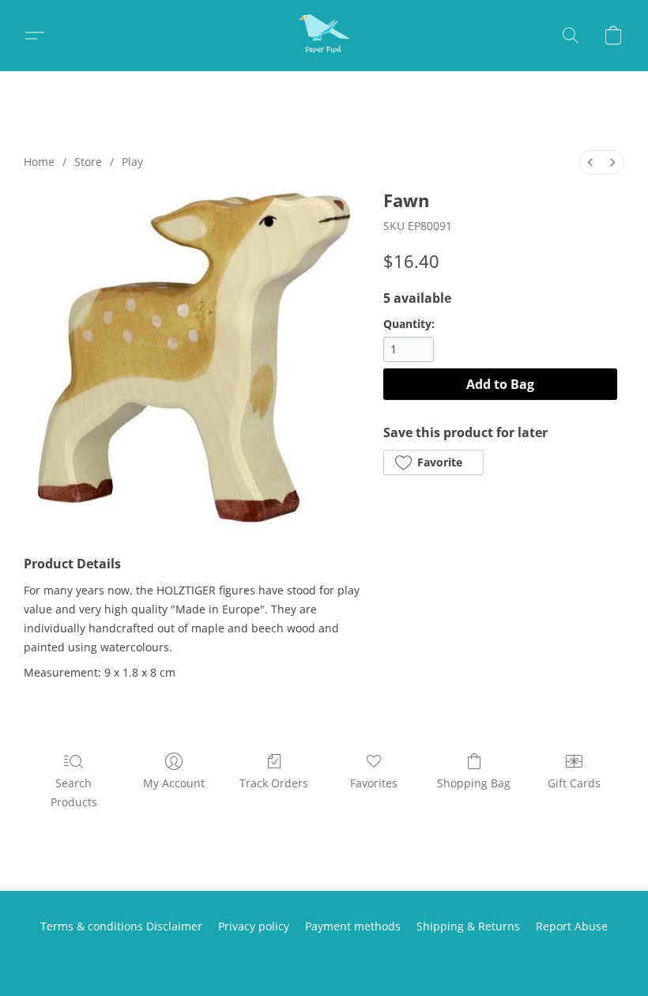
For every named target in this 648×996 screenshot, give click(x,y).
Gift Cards (574, 782)
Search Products (74, 792)
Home (39, 161)
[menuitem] (590, 162)
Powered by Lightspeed (324, 953)
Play (132, 161)
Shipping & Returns (468, 926)
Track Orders (273, 782)
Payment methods (353, 926)
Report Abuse (572, 926)
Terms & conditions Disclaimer (121, 926)
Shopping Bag (473, 782)
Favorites (373, 782)
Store (88, 161)
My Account (174, 782)
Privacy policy (253, 926)
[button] (324, 35)
